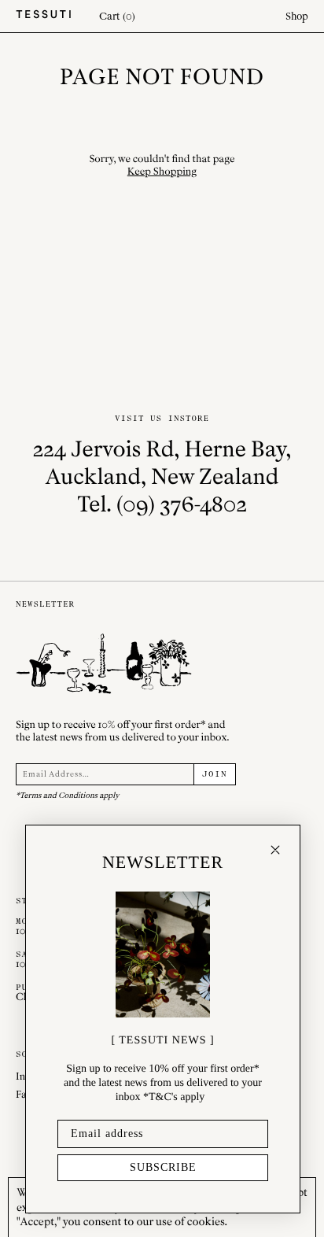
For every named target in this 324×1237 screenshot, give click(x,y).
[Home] (43, 16)
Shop (296, 16)
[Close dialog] (275, 849)
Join (214, 774)
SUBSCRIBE (163, 1167)
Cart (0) (117, 16)
